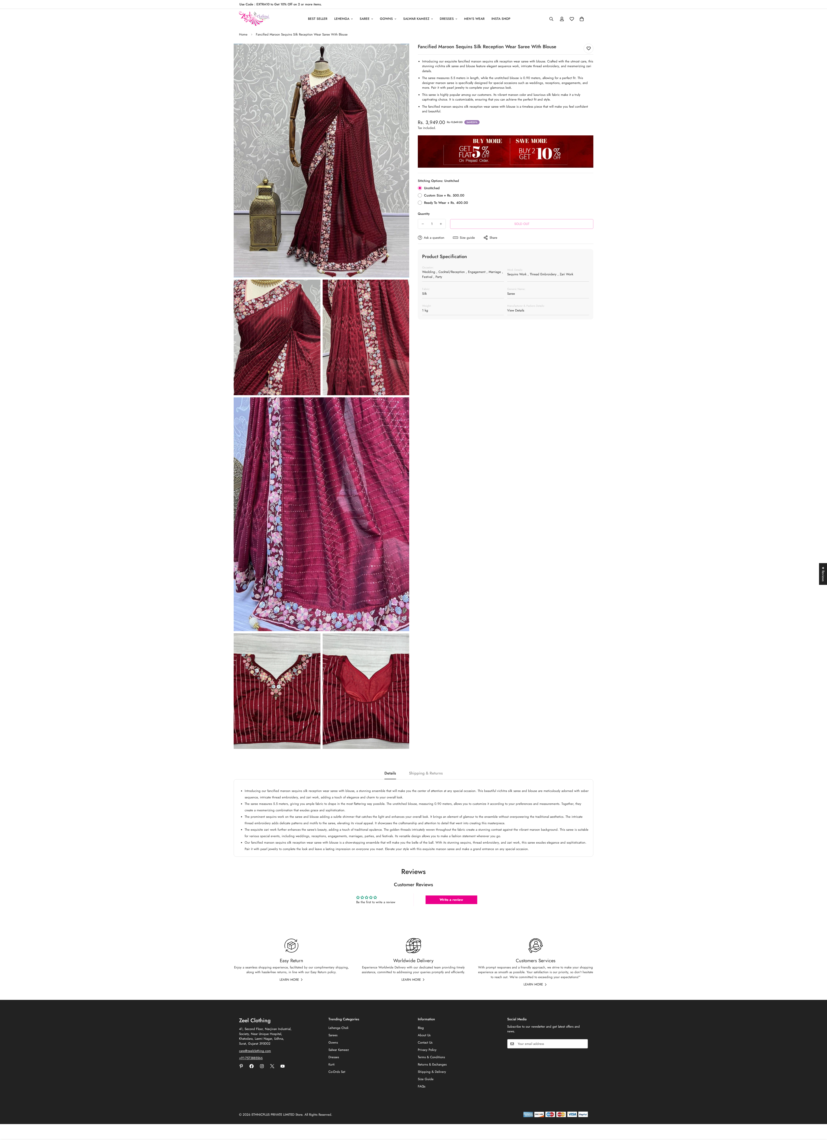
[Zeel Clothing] (254, 19)
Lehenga (341, 18)
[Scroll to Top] (819, 1116)
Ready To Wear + (446, 202)
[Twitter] (272, 1066)
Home (243, 34)
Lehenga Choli (338, 1027)
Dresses (447, 18)
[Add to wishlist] (588, 48)
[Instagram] (262, 1066)
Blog (421, 1027)
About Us (424, 1035)
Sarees (332, 1035)
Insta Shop (500, 18)
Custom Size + (444, 195)
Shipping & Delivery (432, 1071)
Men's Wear (474, 18)
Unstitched (432, 188)
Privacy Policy (427, 1049)
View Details (515, 310)
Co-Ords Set (336, 1071)
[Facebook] (251, 1066)
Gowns (386, 18)
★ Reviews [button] (823, 574)
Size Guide (426, 1079)
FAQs (421, 1086)
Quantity (424, 213)
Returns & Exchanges (432, 1064)
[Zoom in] (401, 53)
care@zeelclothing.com (255, 1051)
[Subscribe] (583, 1044)
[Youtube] (282, 1066)
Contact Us (425, 1042)
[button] (582, 19)
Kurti (331, 1064)
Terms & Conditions (431, 1057)
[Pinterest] (241, 1066)
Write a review (451, 899)
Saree (365, 18)
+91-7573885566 (251, 1058)
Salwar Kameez (416, 18)
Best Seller (317, 18)
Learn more (289, 979)
